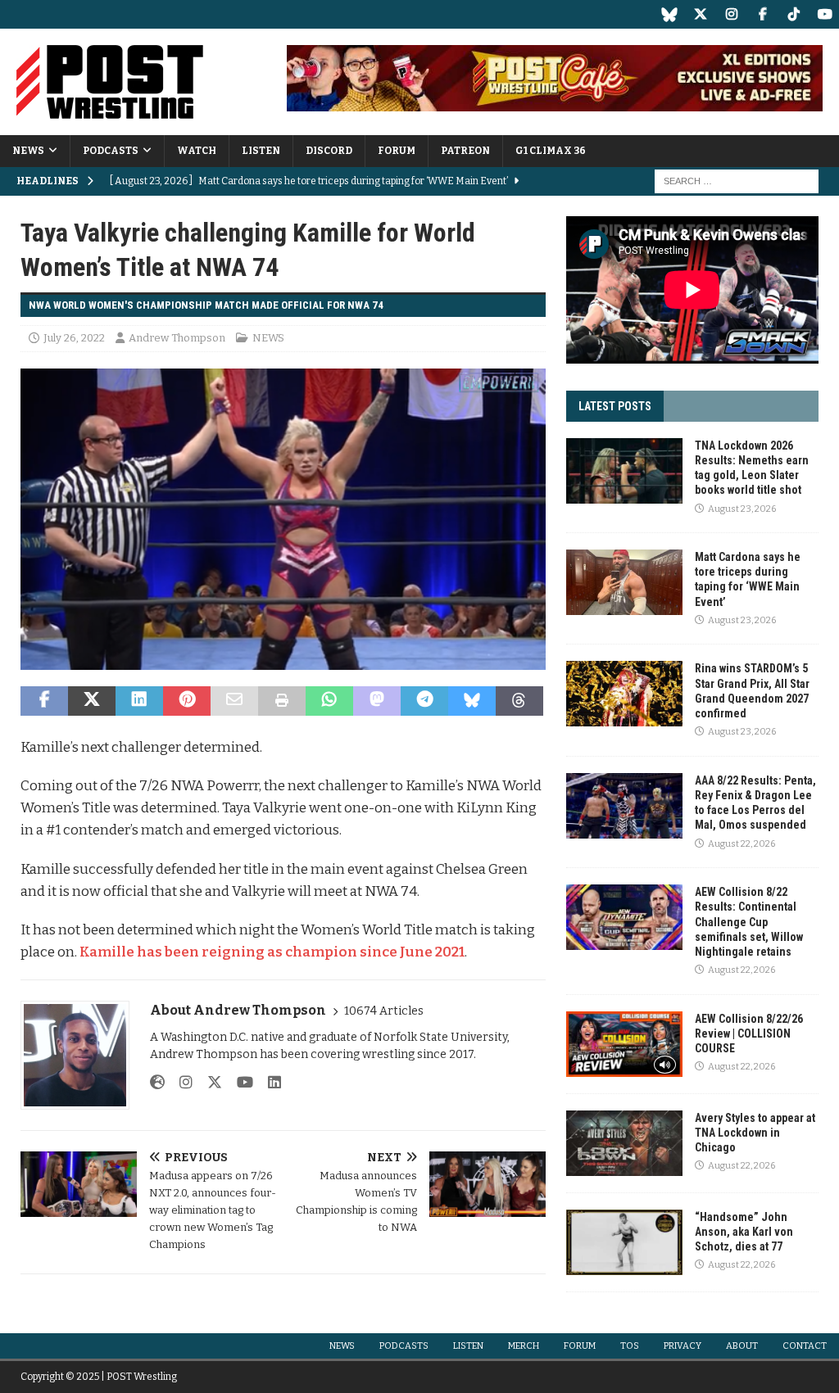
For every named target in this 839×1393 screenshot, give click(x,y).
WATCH (196, 150)
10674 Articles (384, 1011)
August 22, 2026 (741, 844)
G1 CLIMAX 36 (550, 150)
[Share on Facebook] (44, 701)
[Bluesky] (669, 14)
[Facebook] (762, 14)
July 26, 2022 (74, 338)
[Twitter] (700, 14)
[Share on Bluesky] (472, 701)
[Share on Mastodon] (377, 701)
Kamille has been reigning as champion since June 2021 (272, 952)
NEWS (28, 150)
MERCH (523, 1346)
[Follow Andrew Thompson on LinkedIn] (268, 1082)
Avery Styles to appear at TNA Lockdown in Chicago (755, 1132)
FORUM (396, 150)
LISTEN (261, 150)
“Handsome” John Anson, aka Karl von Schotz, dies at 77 (744, 1231)
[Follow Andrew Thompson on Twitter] (208, 1082)
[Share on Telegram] (424, 701)
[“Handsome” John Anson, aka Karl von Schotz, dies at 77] (624, 1242)
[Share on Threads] (519, 701)
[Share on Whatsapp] (329, 701)
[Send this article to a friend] (234, 701)
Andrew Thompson (177, 338)
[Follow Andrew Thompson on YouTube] (238, 1082)
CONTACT (804, 1346)
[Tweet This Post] (92, 701)
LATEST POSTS (614, 406)
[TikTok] (793, 14)
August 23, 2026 (742, 509)
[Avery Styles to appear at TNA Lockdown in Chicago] (624, 1143)
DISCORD (329, 150)
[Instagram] (731, 14)
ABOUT (742, 1346)
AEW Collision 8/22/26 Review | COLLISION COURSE (749, 1033)
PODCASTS (110, 150)
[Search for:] (737, 181)
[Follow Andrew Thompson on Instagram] (180, 1082)
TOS (629, 1346)
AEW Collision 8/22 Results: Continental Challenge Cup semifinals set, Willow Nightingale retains (749, 921)
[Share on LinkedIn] (139, 701)
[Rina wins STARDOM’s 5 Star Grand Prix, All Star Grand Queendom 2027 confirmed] (624, 693)
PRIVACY (682, 1346)
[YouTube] (824, 14)
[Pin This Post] (187, 701)
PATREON (465, 150)
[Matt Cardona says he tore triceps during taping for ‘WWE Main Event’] (624, 582)
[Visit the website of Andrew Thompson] (157, 1082)
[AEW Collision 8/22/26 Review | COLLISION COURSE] (624, 1044)
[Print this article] (282, 701)
